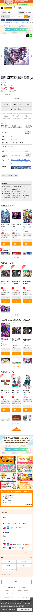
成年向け (10, 12)
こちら (16, 186)
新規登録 (20, 8)
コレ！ (2, 285)
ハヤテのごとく (9, 495)
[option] (16, 56)
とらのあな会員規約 (22, 587)
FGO (6, 498)
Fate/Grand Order (5, 235)
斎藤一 (24, 235)
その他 (24, 292)
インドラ (14, 237)
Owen (2, 394)
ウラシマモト (9, 500)
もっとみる (28, 504)
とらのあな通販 (4, 22)
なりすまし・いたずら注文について (24, 597)
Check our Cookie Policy (8, 609)
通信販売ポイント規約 (10, 590)
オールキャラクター (27, 294)
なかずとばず (9, 497)
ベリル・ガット (15, 294)
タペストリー (25, 20)
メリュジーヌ (4, 237)
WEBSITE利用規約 (11, 587)
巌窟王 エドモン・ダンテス (5, 403)
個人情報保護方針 (12, 593)
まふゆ (3, 20)
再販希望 (16, 99)
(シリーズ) (22, 22)
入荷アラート (28, 133)
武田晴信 (3, 294)
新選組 (29, 235)
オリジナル (17, 20)
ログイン (26, 8)
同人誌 (10, 22)
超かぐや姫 (8, 502)
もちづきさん (9, 20)
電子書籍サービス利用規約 (23, 590)
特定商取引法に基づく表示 (9, 597)
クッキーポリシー (22, 593)
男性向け (22, 12)
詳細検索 (29, 16)
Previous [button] (1, 56)
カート (6, 244)
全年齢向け (4, 12)
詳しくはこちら (28, 552)
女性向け (29, 12)
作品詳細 (5, 353)
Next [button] (32, 56)
